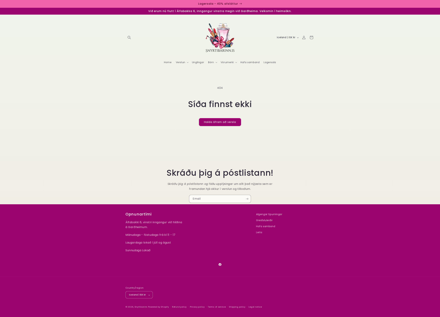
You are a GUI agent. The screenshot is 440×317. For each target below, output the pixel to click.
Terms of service (217, 307)
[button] (129, 37)
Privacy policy (197, 307)
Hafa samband (265, 226)
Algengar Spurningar (269, 214)
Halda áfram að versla (220, 122)
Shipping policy (237, 307)
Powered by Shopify (158, 307)
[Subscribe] (247, 199)
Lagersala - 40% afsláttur (218, 4)
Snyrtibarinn (141, 307)
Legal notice (255, 307)
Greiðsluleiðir (264, 220)
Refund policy (179, 307)
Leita (259, 232)
